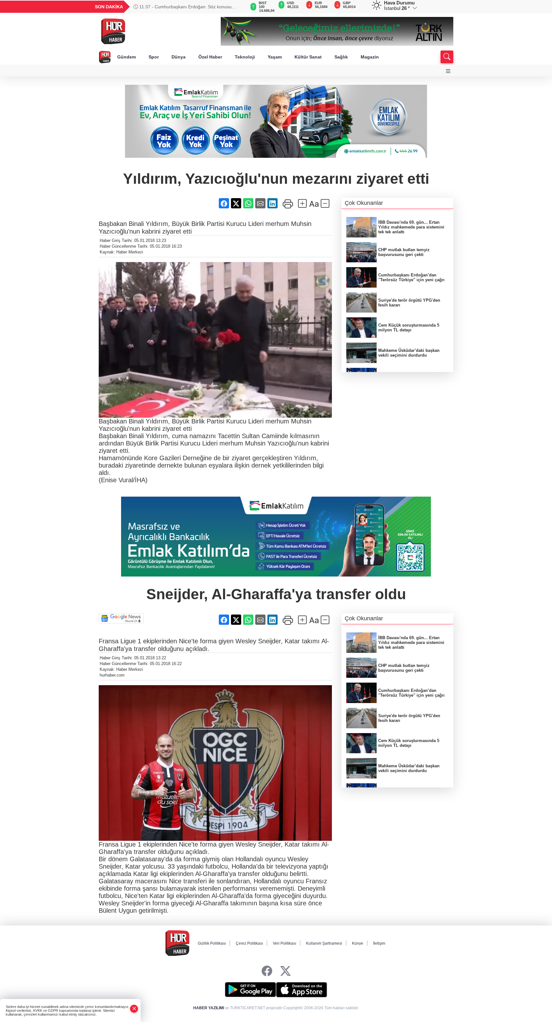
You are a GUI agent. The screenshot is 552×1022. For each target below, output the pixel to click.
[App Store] (301, 989)
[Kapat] (134, 1008)
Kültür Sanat (308, 56)
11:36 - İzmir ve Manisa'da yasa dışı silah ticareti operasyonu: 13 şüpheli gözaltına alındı (185, 6)
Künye (357, 943)
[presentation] (237, 7)
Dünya (179, 56)
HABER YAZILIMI (208, 1008)
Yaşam (275, 56)
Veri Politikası (284, 943)
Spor (154, 56)
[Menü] (448, 71)
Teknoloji (245, 56)
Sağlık (341, 56)
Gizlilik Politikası (212, 943)
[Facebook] (267, 971)
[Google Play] (250, 989)
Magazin (370, 56)
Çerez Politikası (249, 943)
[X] (285, 971)
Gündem (126, 56)
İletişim (379, 943)
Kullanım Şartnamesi (324, 943)
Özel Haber (210, 56)
